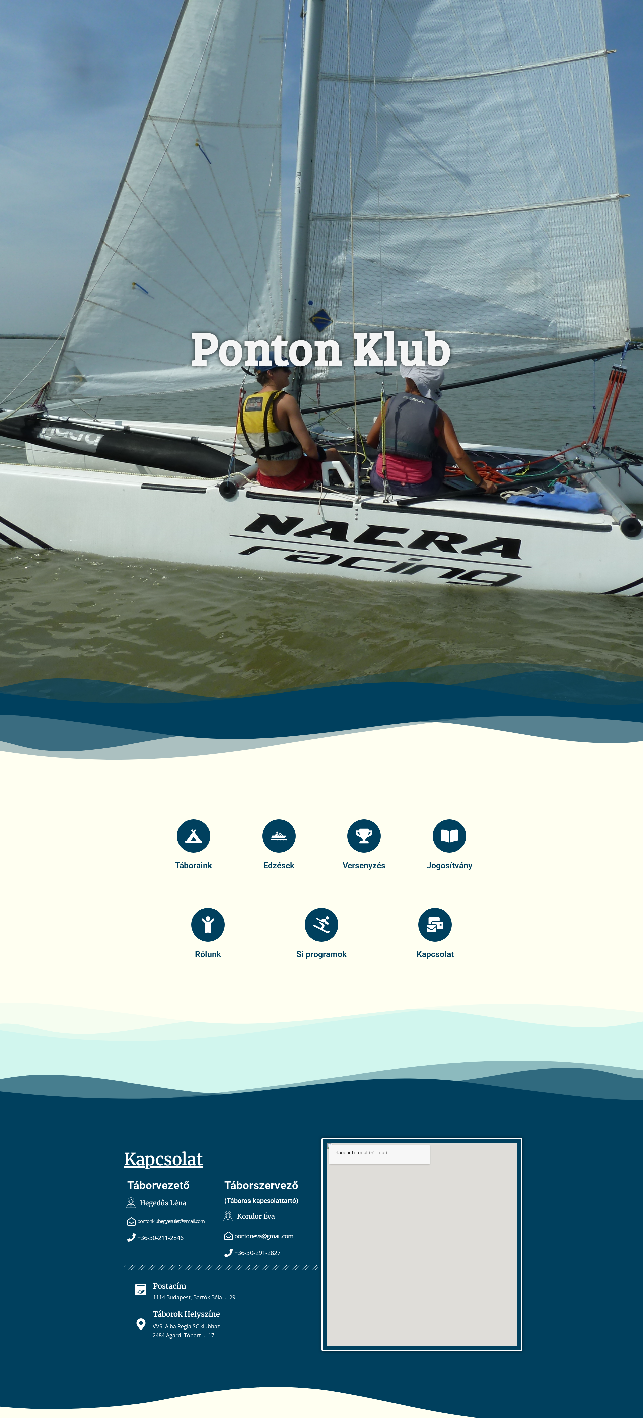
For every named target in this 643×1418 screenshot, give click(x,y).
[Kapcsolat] (435, 925)
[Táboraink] (193, 836)
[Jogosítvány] (449, 836)
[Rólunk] (208, 925)
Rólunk (208, 954)
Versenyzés (364, 865)
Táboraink (193, 865)
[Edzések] (279, 836)
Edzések (278, 865)
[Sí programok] (321, 925)
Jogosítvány (449, 865)
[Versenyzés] (364, 836)
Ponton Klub (321, 346)
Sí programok (321, 954)
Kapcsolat (435, 954)
